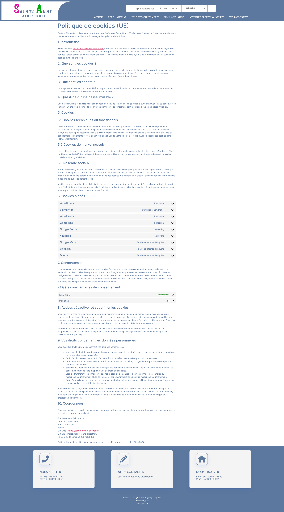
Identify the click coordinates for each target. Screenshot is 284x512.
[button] (168, 8)
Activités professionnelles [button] (206, 17)
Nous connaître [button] (174, 17)
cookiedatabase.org (117, 442)
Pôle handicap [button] (117, 17)
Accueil (98, 17)
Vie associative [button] (238, 17)
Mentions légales (142, 501)
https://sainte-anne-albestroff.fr (88, 48)
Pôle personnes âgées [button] (145, 17)
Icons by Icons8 (142, 504)
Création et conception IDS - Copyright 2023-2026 (142, 498)
